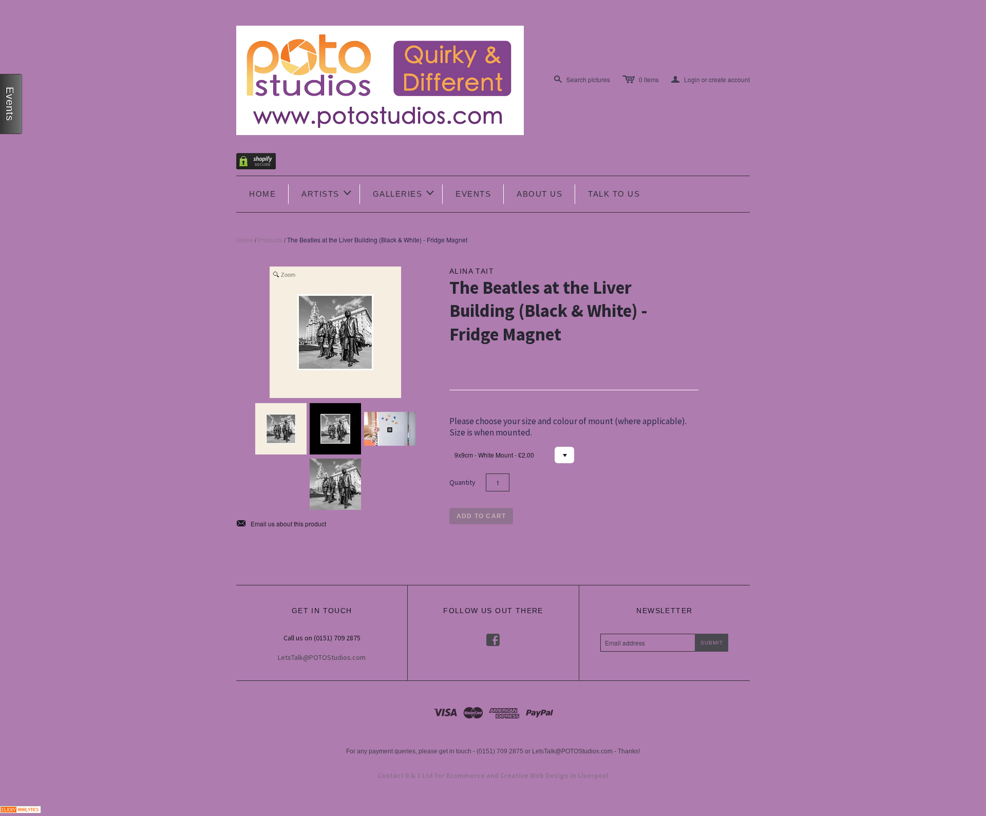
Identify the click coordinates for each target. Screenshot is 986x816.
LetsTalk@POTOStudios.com (322, 657)
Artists (327, 192)
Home (262, 193)
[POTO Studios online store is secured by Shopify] (262, 163)
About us (539, 193)
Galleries (404, 192)
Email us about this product (281, 524)
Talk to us (614, 193)
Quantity (462, 482)
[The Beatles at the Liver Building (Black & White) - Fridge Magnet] (281, 428)
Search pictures (588, 79)
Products (270, 239)
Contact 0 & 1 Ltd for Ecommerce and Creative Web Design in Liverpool (493, 775)
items (649, 79)
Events (473, 193)
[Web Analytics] (20, 808)
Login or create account (710, 79)
